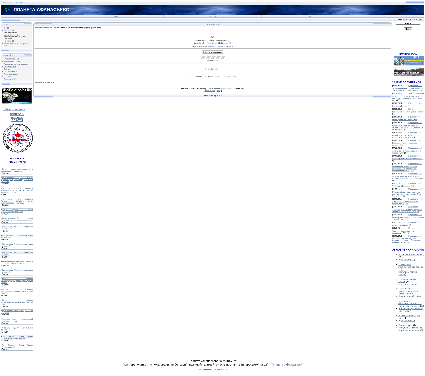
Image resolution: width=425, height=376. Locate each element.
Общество (413, 207)
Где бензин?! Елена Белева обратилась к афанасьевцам (17, 337)
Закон (411, 109)
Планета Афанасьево (287, 364)
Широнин (215, 43)
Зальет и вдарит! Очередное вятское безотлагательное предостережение (17, 219)
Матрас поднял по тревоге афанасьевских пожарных (17, 211)
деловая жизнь (406, 259)
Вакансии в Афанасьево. (411, 254)
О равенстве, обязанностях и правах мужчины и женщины (410, 303)
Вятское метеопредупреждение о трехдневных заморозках (17, 170)
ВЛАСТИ (17, 120)
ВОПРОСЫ (17, 114)
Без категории (9, 35)
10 (219, 76)
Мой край (7, 31)
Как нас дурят (405, 325)
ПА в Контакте (14, 109)
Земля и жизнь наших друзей (16, 44)
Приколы (7, 41)
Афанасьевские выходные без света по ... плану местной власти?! (17, 262)
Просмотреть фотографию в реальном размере (212, 46)
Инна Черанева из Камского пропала (407, 159)
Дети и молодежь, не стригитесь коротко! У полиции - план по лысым (407, 177)
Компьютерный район (410, 296)
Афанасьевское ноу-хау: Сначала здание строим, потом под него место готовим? (17, 180)
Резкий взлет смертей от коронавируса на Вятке (402, 136)
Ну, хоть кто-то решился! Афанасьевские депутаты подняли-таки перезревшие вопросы (17, 190)
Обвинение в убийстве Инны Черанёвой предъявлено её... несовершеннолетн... (404, 168)
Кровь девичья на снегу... (403, 120)
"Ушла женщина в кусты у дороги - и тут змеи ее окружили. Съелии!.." (407, 89)
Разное (412, 228)
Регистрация (212, 16)
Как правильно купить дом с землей (407, 112)
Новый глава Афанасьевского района (410, 265)
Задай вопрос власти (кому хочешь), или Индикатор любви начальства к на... (408, 98)
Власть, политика (416, 93)
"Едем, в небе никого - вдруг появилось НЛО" (404, 232)
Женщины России (399, 106)
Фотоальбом (48, 28)
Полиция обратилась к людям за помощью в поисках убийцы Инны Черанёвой (406, 194)
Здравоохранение (408, 284)
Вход (311, 16)
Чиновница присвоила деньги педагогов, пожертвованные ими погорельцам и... (406, 241)
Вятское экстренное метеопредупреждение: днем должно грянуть (17, 281)
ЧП (5, 28)
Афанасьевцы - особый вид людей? (410, 309)
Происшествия (415, 86)
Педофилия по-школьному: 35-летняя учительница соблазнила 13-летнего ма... (407, 127)
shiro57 (228, 43)
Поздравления (415, 103)
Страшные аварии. (400, 225)
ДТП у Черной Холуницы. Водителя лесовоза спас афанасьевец (407, 211)
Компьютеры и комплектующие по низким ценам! (408, 291)
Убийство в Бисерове (401, 186)
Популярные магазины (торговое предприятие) (410, 328)
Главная (114, 16)
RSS (420, 19)
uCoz (225, 369)
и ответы (17, 117)
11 (221, 76)
